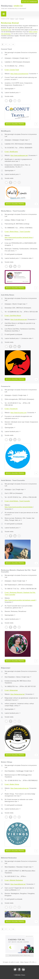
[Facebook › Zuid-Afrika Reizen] (10, 346)
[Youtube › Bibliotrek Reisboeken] (19, 907)
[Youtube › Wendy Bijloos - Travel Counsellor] (19, 266)
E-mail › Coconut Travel (12, 70)
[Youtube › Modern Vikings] (19, 817)
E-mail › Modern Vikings (12, 784)
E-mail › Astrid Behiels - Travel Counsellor (17, 501)
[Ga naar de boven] (36, 123)
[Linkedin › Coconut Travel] (15, 100)
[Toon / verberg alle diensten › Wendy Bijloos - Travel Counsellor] (21, 250)
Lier (14, 489)
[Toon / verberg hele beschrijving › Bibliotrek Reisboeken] (21, 889)
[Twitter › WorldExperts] (6, 182)
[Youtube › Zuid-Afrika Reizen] (19, 346)
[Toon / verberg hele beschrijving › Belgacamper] (21, 699)
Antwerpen (8, 58)
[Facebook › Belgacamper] (10, 721)
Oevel (14, 581)
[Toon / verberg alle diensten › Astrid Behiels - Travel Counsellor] (21, 519)
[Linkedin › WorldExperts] (15, 182)
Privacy (23, 974)
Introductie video (27, 258)
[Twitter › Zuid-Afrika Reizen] (6, 346)
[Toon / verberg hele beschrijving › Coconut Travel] (21, 78)
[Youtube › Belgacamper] (19, 721)
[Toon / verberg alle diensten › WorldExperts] (21, 166)
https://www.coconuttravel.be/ (19, 73)
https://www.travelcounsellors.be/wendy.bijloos (19, 237)
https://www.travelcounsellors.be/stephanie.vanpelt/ (20, 600)
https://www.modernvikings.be (19, 788)
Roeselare (20, 867)
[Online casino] (19, 936)
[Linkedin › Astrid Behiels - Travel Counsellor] (15, 536)
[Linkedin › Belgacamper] (15, 721)
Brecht (15, 304)
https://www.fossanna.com (18, 412)
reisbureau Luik (6, 29)
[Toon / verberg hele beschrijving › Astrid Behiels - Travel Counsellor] (21, 514)
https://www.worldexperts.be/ (19, 155)
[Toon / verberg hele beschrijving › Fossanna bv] (21, 417)
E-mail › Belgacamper (11, 690)
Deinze (18, 677)
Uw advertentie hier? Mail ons (19, 955)
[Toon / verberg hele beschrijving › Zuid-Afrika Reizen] (21, 324)
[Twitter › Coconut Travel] (6, 100)
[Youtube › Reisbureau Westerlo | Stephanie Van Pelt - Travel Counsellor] (19, 627)
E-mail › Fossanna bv (11, 408)
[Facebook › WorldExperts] (10, 182)
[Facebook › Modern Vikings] (10, 817)
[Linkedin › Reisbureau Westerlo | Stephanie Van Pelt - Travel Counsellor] (15, 627)
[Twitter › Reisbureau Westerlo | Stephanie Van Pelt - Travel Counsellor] (6, 627)
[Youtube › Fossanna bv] (19, 439)
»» (13, 44)
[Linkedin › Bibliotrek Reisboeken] (15, 907)
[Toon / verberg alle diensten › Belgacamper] (21, 705)
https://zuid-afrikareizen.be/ (18, 319)
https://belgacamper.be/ (17, 694)
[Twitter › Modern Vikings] (6, 817)
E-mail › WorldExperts (11, 151)
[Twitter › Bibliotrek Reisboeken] (6, 907)
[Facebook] (19, 969)
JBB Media (17, 974)
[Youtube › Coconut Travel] (19, 100)
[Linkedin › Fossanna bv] (15, 439)
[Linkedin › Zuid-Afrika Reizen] (15, 346)
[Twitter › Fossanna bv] (6, 439)
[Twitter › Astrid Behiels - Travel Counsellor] (6, 536)
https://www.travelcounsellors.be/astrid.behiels (19, 507)
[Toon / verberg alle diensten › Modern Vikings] (21, 800)
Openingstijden (10, 88)
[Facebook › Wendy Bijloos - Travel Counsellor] (10, 266)
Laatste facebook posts (13, 92)
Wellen (13, 220)
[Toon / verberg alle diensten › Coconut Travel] (21, 84)
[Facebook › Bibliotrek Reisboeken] (10, 907)
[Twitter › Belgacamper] (6, 721)
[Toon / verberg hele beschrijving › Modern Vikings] (21, 795)
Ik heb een (29, 1)
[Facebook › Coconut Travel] (10, 100)
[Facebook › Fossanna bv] (10, 439)
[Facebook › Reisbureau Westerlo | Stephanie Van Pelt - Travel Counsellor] (10, 627)
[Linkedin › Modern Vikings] (15, 817)
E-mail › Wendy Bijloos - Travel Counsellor (17, 231)
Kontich (15, 395)
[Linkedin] (23, 969)
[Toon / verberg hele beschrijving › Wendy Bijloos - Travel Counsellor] (21, 244)
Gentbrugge (19, 771)
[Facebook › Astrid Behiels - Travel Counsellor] (10, 536)
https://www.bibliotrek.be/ (17, 884)
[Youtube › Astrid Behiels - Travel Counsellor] (19, 536)
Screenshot (33, 73)
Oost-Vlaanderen (10, 677)
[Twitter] (15, 969)
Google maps (25, 58)
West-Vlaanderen (10, 867)
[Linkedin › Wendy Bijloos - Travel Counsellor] (15, 266)
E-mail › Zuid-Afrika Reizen (13, 315)
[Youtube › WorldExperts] (19, 182)
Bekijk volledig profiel (15, 124)
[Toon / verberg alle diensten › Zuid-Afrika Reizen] (21, 330)
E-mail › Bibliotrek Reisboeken (14, 880)
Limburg (7, 220)
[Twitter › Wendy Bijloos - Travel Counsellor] (6, 266)
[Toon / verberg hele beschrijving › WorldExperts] (21, 160)
